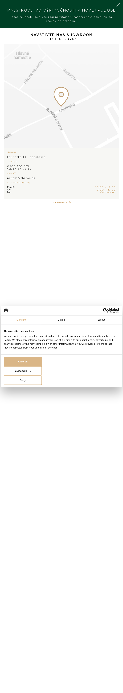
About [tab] (101, 319)
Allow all (23, 361)
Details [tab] (62, 319)
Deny (23, 380)
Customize (21, 370)
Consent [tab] (21, 319)
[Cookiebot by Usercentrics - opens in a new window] (105, 310)
